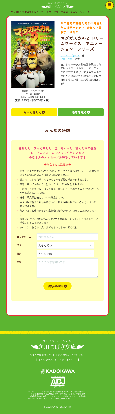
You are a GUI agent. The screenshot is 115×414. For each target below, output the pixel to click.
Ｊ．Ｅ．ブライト (70, 55)
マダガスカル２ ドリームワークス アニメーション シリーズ (56, 12)
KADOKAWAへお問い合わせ (71, 355)
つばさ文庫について (40, 355)
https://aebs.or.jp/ (62, 398)
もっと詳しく (32, 112)
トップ (9, 12)
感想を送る (79, 112)
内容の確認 (55, 286)
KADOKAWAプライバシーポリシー (57, 359)
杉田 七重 (66, 58)
